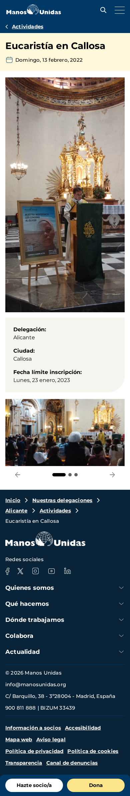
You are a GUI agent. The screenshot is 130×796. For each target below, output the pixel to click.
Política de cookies (92, 751)
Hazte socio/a (34, 785)
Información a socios (33, 728)
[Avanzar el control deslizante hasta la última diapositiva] (17, 474)
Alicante (16, 510)
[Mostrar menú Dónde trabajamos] (121, 619)
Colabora (19, 636)
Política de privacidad (34, 751)
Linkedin (67, 571)
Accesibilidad (83, 728)
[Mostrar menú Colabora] (121, 635)
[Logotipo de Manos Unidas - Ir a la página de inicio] (33, 12)
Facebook (7, 571)
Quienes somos (29, 587)
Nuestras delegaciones (62, 500)
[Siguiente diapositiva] (112, 474)
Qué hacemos (27, 604)
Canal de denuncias (72, 763)
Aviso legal (51, 739)
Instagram (35, 571)
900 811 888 (20, 708)
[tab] (59, 474)
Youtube (51, 571)
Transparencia (23, 763)
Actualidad (22, 652)
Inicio (12, 500)
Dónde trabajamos (34, 620)
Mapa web (18, 739)
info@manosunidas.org (35, 684)
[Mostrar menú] (118, 10)
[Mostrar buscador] (101, 10)
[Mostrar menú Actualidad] (121, 651)
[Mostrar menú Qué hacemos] (121, 603)
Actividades (27, 26)
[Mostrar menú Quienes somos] (121, 587)
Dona (96, 785)
